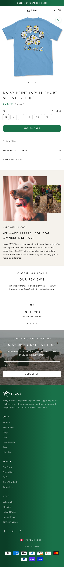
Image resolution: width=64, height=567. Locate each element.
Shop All (7, 422)
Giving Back (8, 472)
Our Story (7, 467)
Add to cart (32, 128)
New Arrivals (9, 442)
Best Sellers (8, 427)
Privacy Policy (9, 517)
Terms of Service (10, 521)
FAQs (5, 477)
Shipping (7, 507)
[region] (32, 310)
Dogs (5, 432)
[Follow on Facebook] (4, 531)
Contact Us (8, 487)
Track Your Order (10, 482)
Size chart (56, 111)
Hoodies (7, 452)
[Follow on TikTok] (19, 531)
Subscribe (32, 374)
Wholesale (8, 502)
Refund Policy (9, 512)
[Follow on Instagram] (12, 531)
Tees (5, 447)
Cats (5, 437)
